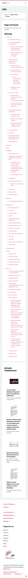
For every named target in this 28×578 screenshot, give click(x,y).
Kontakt (5, 507)
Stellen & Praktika (8, 504)
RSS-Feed (5, 540)
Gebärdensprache (8, 515)
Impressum (17, 574)
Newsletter (6, 538)
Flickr (4, 546)
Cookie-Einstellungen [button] (9, 572)
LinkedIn (5, 535)
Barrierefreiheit (8, 518)
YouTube (5, 532)
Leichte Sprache (8, 512)
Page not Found (14, 14)
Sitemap (7, 16)
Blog (4, 543)
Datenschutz (7, 574)
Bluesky (5, 530)
